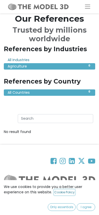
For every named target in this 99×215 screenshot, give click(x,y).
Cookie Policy (64, 192)
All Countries (49, 92)
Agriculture (49, 66)
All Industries (49, 59)
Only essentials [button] (61, 207)
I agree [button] (86, 207)
